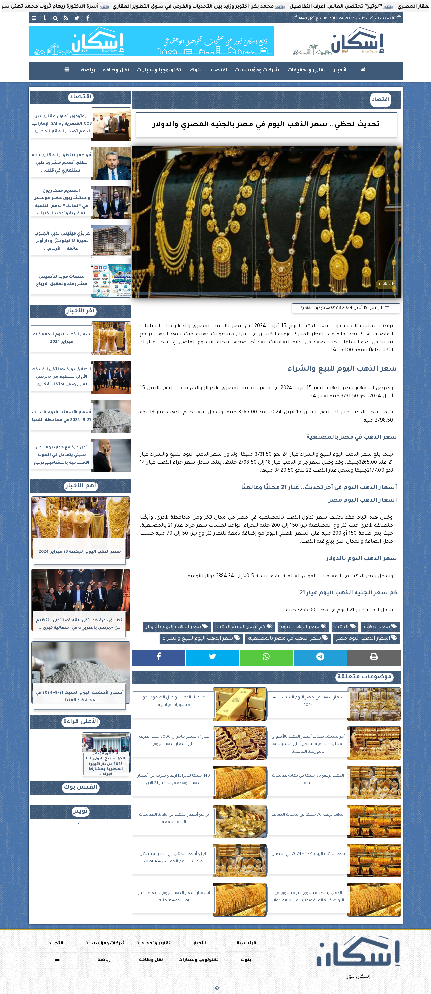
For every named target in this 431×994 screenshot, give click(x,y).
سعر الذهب (377, 627)
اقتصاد (218, 70)
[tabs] (34, 17)
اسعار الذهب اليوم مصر (363, 639)
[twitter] (77, 17)
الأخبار (341, 70)
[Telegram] (320, 658)
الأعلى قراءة (80, 722)
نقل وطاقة (116, 70)
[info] (44, 17)
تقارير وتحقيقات (307, 70)
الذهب (342, 627)
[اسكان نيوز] (151, 41)
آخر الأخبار (81, 311)
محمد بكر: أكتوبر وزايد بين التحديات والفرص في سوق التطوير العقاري (227, 7)
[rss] (66, 17)
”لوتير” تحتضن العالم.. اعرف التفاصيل (370, 7)
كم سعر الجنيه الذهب (241, 627)
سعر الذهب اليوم (300, 627)
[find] (55, 17)
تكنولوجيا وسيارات (159, 70)
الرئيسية (246, 943)
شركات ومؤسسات (257, 70)
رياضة (88, 70)
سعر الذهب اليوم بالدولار (174, 627)
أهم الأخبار (81, 486)
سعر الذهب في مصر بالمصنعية (285, 639)
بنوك (196, 70)
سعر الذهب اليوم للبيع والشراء (198, 639)
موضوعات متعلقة (364, 677)
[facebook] (87, 17)
